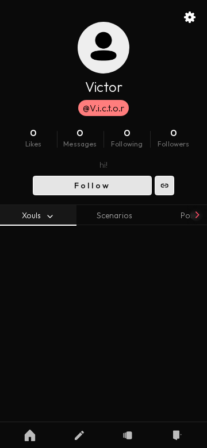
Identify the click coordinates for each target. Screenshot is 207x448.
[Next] (196, 215)
